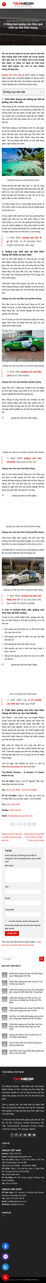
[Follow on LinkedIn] (30, 1135)
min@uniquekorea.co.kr (16, 1201)
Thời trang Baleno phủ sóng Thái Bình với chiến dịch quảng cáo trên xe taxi (26, 1009)
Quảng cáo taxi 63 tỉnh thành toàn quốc (23, 21)
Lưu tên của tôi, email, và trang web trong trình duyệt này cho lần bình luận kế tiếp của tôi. (22, 925)
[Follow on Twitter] (25, 1135)
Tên (7, 887)
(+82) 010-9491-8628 (15, 1198)
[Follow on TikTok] (21, 1135)
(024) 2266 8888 (29, 790)
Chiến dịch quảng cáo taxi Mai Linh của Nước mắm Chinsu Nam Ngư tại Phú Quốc (25, 1026)
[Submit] (41, 959)
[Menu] (4, 4)
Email (8, 898)
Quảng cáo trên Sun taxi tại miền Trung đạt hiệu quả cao (12, 837)
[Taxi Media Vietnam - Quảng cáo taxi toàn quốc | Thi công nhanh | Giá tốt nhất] (23, 4)
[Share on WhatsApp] (12, 824)
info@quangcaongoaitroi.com (20, 816)
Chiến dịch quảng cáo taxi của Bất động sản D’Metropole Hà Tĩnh (26, 974)
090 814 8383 (12, 1183)
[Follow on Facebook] (12, 1135)
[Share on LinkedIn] (34, 824)
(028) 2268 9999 (13, 804)
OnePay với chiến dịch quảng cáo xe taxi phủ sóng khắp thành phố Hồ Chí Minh (26, 1017)
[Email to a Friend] (25, 824)
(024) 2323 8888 (13, 790)
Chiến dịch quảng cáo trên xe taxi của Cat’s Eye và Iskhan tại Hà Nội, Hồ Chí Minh (25, 1000)
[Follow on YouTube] (34, 1135)
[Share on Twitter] (21, 824)
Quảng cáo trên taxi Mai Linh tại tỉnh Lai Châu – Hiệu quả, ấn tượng (34, 837)
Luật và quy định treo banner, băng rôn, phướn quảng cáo (25, 1044)
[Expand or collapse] (41, 92)
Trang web (9, 910)
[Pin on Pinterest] (30, 824)
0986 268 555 (15, 810)
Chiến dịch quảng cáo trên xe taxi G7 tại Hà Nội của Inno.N (26, 982)
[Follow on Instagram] (16, 1135)
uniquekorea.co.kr (17, 1204)
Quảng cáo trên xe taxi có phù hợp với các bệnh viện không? (25, 1036)
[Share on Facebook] (16, 824)
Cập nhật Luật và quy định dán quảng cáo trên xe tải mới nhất (26, 1052)
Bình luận (9, 866)
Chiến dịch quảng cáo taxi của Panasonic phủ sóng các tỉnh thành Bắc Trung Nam (26, 991)
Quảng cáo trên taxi (11, 75)
